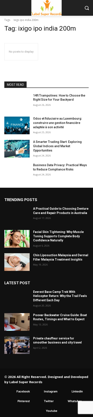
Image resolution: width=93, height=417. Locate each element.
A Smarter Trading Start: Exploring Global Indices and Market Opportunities (57, 146)
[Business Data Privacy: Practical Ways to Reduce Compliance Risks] (17, 172)
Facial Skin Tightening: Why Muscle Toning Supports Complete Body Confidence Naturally (58, 236)
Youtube (51, 410)
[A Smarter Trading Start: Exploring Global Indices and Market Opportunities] (17, 149)
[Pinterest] (11, 401)
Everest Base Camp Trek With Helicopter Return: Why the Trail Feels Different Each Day (60, 296)
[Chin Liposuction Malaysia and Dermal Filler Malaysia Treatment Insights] (17, 262)
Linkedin (77, 391)
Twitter (49, 401)
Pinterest (24, 401)
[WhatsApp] (61, 401)
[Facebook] (10, 391)
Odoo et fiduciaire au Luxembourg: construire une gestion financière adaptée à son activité (57, 123)
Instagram (51, 391)
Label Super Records (25, 382)
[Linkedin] (65, 391)
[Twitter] (37, 401)
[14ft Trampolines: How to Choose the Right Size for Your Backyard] (17, 102)
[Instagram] (37, 391)
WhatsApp (75, 401)
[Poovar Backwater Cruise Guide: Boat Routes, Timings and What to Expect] (17, 322)
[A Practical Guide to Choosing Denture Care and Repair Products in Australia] (17, 215)
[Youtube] (39, 411)
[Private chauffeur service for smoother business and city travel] (17, 345)
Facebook (23, 391)
